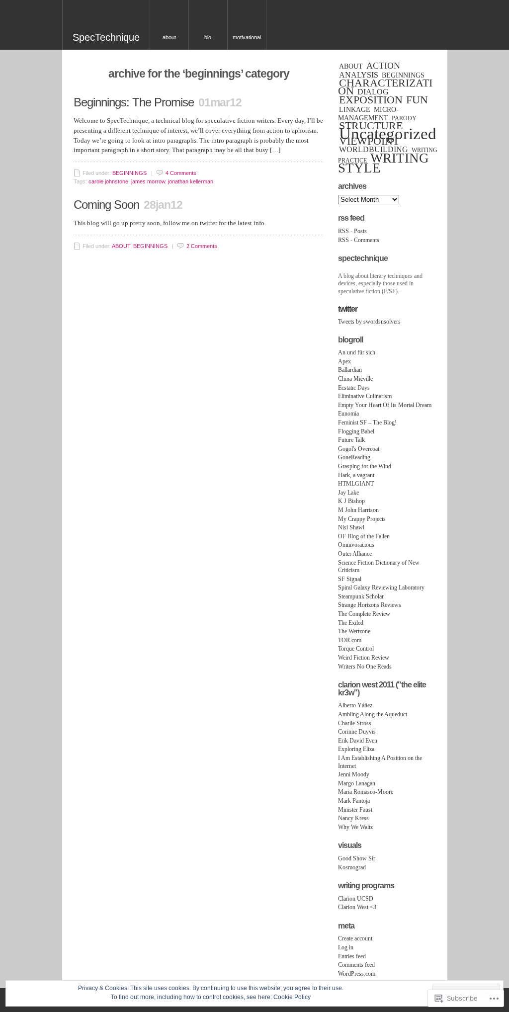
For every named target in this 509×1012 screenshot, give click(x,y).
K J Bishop (351, 501)
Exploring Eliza (356, 749)
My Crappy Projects (362, 518)
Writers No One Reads (365, 666)
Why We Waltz (355, 827)
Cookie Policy (292, 997)
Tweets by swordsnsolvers (369, 321)
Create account (355, 938)
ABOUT (121, 246)
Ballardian (350, 369)
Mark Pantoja (354, 800)
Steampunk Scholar (361, 596)
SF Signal (349, 579)
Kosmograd (352, 867)
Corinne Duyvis (357, 731)
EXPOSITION (371, 100)
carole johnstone (108, 181)
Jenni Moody (353, 774)
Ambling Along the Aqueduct (372, 714)
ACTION (383, 66)
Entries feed (352, 956)
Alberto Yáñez (355, 705)
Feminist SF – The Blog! (367, 422)
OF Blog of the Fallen (364, 536)
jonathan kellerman (190, 181)
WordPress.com (356, 973)
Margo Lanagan (356, 783)
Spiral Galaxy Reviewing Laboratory (381, 587)
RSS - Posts (352, 231)
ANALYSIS (358, 75)
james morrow (148, 181)
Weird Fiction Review (363, 657)
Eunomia (348, 413)
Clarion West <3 (357, 907)
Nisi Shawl (351, 527)
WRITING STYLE (383, 163)
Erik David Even (357, 740)
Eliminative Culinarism (365, 396)
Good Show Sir (356, 858)
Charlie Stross (354, 723)
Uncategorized (387, 134)
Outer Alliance (355, 553)
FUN (417, 100)
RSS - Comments (358, 240)
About (169, 37)
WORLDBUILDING (373, 149)
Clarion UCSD (355, 898)
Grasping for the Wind (364, 466)
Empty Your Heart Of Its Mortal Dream (384, 405)
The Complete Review (364, 613)
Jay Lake (348, 492)
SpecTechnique (106, 37)
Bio (207, 37)
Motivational (247, 37)
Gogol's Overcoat (358, 448)
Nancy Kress (353, 818)
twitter (347, 309)
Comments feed (356, 964)
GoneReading (354, 457)
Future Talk (351, 439)
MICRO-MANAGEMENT (368, 114)
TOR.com (349, 640)
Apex (344, 361)
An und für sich (356, 352)
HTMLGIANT (356, 483)
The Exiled (350, 622)
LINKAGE (354, 109)
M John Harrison (358, 509)
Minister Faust (355, 809)
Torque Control (356, 648)
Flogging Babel (356, 431)
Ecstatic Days (354, 387)
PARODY (404, 118)
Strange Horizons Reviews (369, 604)
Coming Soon (106, 204)
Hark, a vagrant (356, 475)
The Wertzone (354, 631)
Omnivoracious (356, 544)
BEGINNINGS (129, 173)
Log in (345, 947)
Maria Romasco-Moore (365, 791)
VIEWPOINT (369, 141)
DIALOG (373, 91)
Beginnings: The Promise (134, 102)
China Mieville (355, 378)
